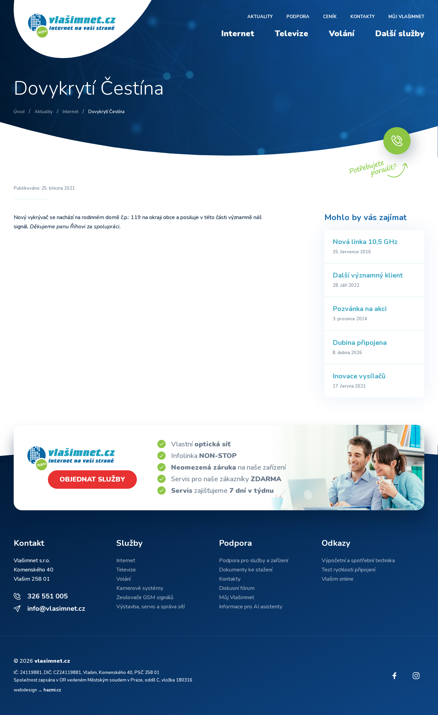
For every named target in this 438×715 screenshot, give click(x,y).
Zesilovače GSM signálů (144, 597)
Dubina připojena (360, 342)
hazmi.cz (52, 690)
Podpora (297, 17)
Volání (342, 33)
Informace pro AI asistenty (250, 606)
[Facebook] (394, 675)
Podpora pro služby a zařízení (253, 560)
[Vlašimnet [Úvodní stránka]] (85, 29)
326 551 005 (47, 596)
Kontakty (362, 17)
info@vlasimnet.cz (56, 608)
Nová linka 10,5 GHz (365, 241)
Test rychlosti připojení (348, 570)
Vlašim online (337, 579)
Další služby (399, 33)
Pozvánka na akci (360, 308)
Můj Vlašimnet (406, 17)
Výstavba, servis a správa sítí (150, 606)
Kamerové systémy (139, 588)
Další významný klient (368, 275)
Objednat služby (92, 479)
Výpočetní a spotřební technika (358, 560)
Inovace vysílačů (359, 376)
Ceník (330, 17)
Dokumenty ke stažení (245, 570)
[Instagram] (416, 675)
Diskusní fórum (237, 588)
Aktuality (260, 17)
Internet (237, 33)
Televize (291, 33)
